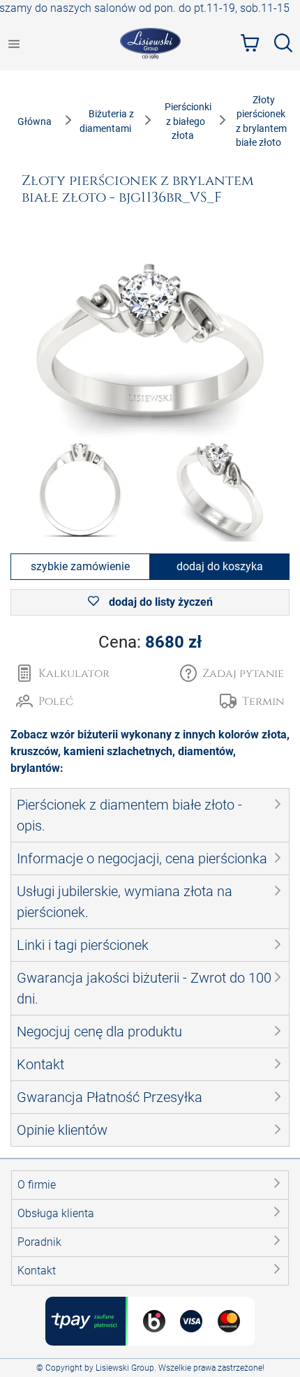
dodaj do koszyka (220, 566)
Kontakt (36, 1270)
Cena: (150, 642)
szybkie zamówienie (80, 566)
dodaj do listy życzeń (159, 602)
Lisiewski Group (125, 1368)
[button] (232, 673)
